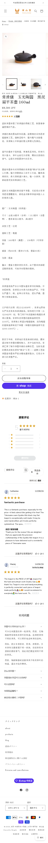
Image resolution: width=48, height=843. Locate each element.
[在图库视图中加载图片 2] (24, 84)
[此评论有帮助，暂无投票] (36, 553)
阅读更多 (28, 524)
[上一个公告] (5, 3)
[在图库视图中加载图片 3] (36, 84)
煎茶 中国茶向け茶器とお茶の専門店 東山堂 (27, 827)
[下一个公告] (43, 3)
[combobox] (36, 480)
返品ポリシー (11, 746)
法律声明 (34, 834)
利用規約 (9, 752)
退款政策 (23, 830)
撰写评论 (25, 458)
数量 (4, 363)
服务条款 (41, 830)
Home (4, 21)
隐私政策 (32, 830)
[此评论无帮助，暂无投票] (41, 553)
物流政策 (16, 834)
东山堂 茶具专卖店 (15, 21)
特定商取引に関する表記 (16, 758)
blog (7, 740)
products (9, 734)
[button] (5, 11)
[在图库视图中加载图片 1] (11, 84)
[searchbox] (13, 470)
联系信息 (25, 834)
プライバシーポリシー (15, 764)
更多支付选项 (24, 392)
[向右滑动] (45, 84)
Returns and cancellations (17, 770)
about (7, 728)
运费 (20, 111)
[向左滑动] (3, 84)
